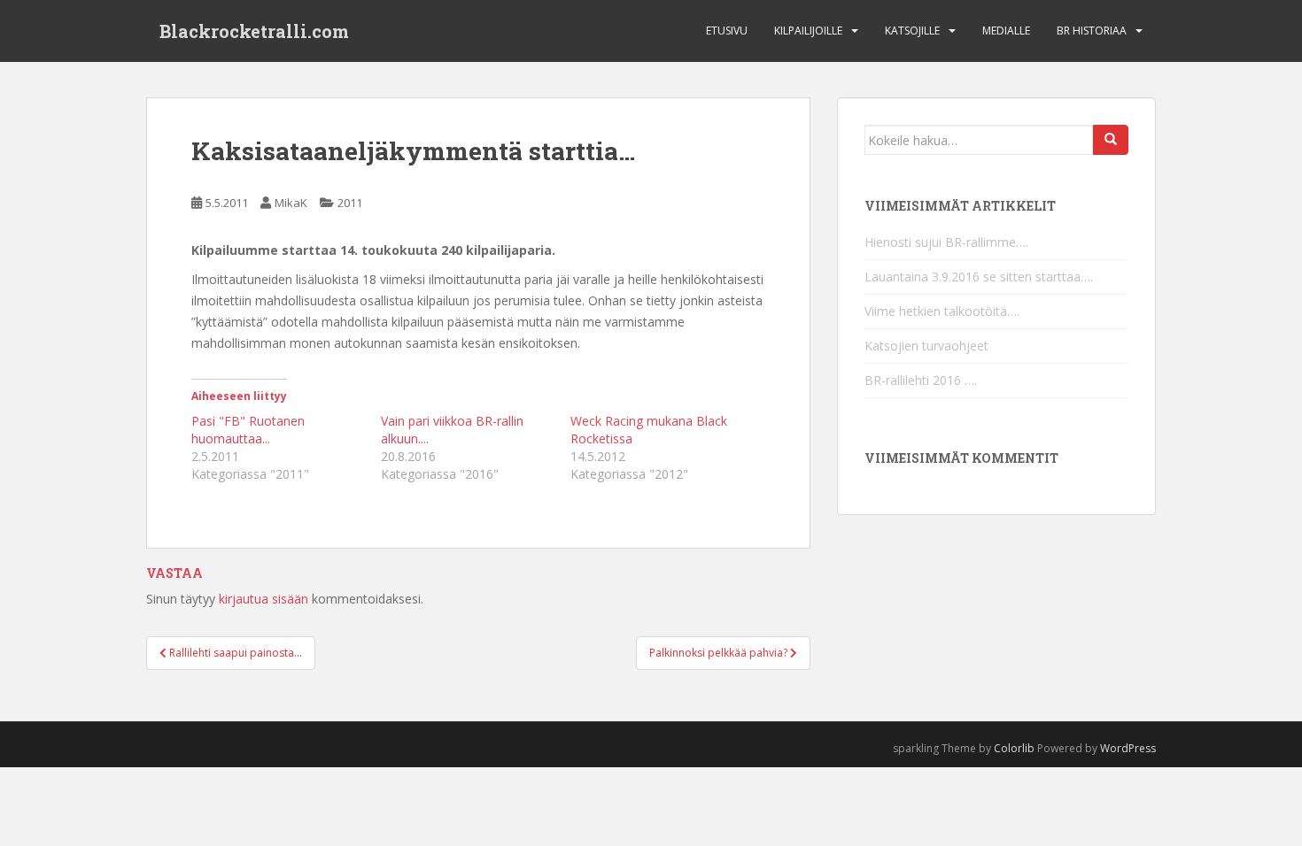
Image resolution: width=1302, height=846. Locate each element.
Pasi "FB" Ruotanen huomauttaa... (248, 429)
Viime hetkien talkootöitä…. (941, 311)
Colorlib (1014, 748)
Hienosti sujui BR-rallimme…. (946, 242)
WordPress (1128, 748)
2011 (349, 203)
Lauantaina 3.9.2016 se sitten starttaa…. (978, 276)
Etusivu (727, 30)
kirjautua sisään (263, 598)
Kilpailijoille (808, 30)
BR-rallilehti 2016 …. (920, 380)
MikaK (291, 203)
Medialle (1006, 30)
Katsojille (912, 30)
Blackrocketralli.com (254, 30)
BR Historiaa (1092, 30)
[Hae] (1110, 140)
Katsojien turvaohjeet (926, 345)
